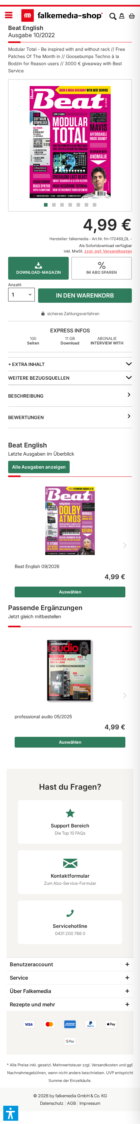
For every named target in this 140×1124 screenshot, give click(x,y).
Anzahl (14, 284)
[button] (10, 1113)
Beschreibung (26, 396)
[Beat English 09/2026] (70, 521)
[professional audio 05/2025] (70, 671)
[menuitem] (9, 15)
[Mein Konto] (122, 15)
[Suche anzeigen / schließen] (113, 15)
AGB (71, 1103)
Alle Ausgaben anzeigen (39, 467)
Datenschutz (51, 1103)
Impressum (89, 1103)
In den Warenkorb (85, 295)
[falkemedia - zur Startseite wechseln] (62, 15)
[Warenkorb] (133, 15)
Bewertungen (26, 417)
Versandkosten (104, 1064)
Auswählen (70, 591)
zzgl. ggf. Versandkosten (108, 251)
